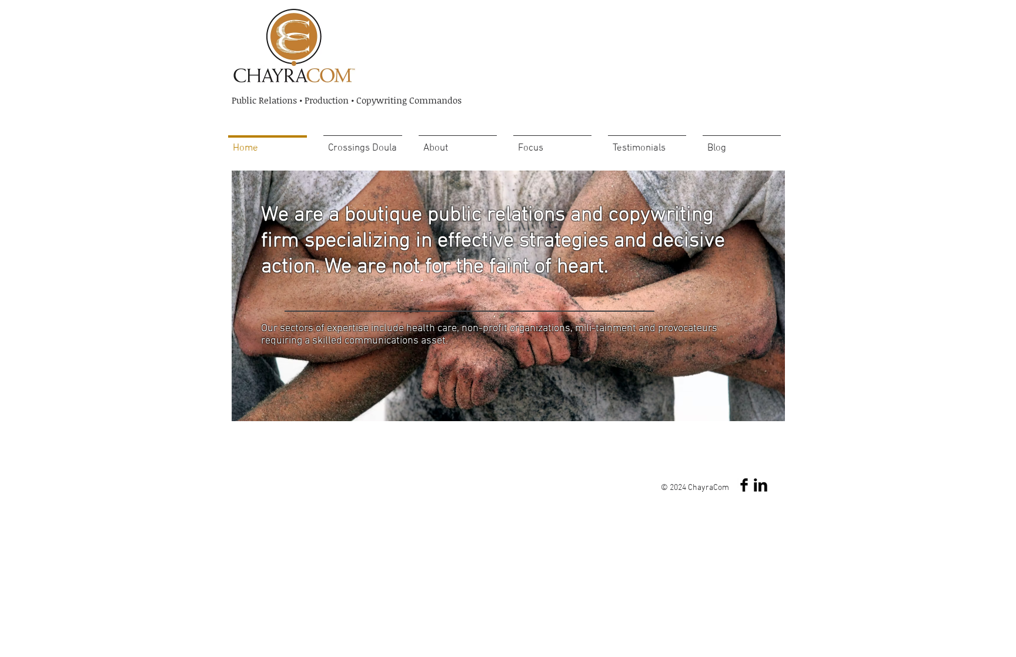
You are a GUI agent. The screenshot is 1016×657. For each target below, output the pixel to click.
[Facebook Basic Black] (744, 485)
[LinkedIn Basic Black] (760, 485)
